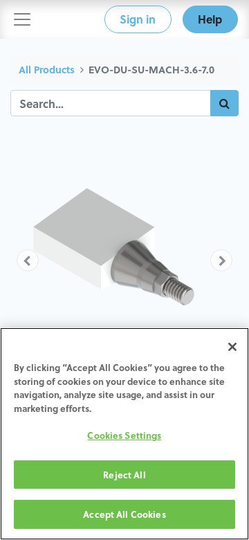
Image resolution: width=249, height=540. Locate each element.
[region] (124, 433)
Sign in (138, 19)
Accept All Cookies (124, 514)
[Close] (232, 347)
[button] (27, 260)
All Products (47, 69)
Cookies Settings (124, 435)
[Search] (224, 103)
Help (210, 19)
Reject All (124, 474)
